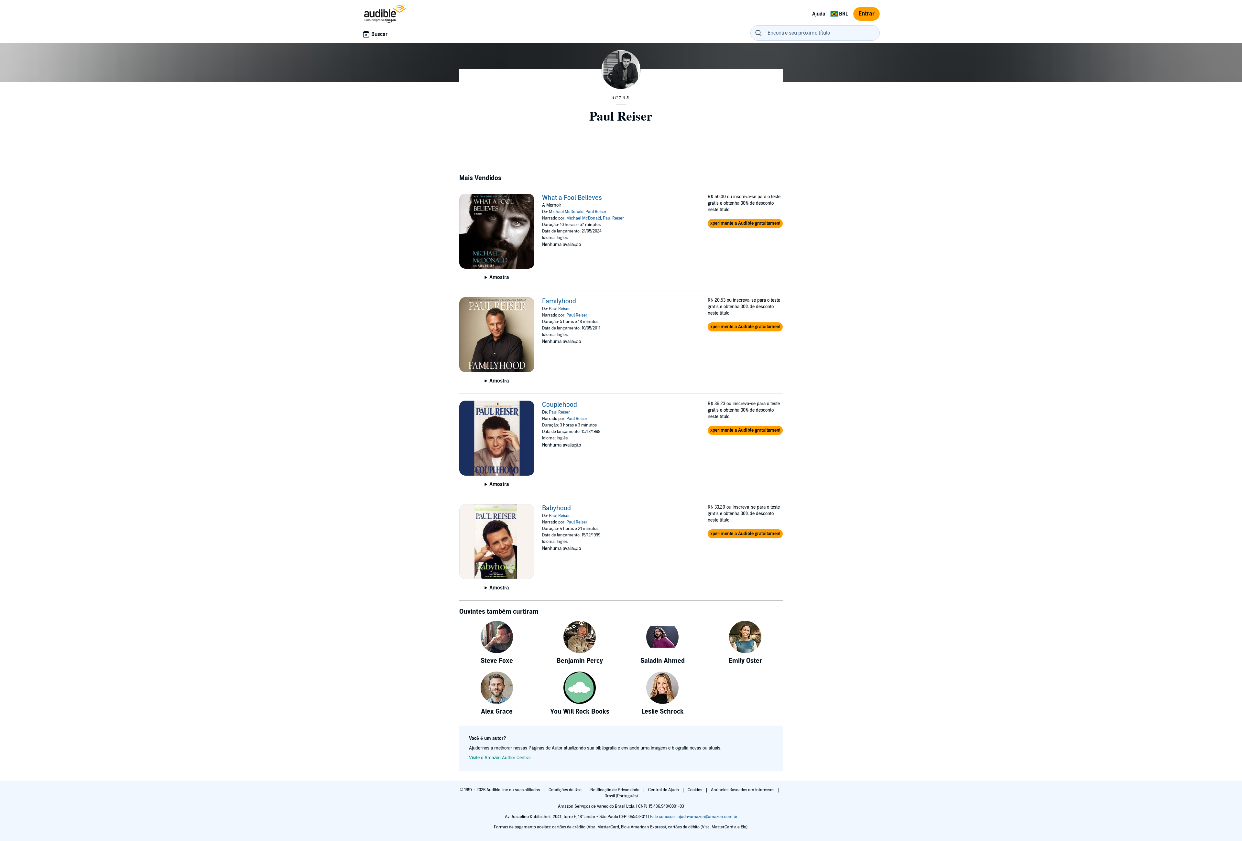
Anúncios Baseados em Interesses (743, 789)
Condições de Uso (566, 789)
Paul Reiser (595, 211)
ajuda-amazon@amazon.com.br (707, 816)
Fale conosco (662, 816)
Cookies (695, 789)
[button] (745, 223)
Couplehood (559, 405)
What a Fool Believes (572, 198)
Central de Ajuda (664, 789)
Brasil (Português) (621, 796)
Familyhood (559, 301)
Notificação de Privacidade (615, 789)
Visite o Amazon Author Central (499, 757)
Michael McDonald (566, 211)
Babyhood (556, 508)
